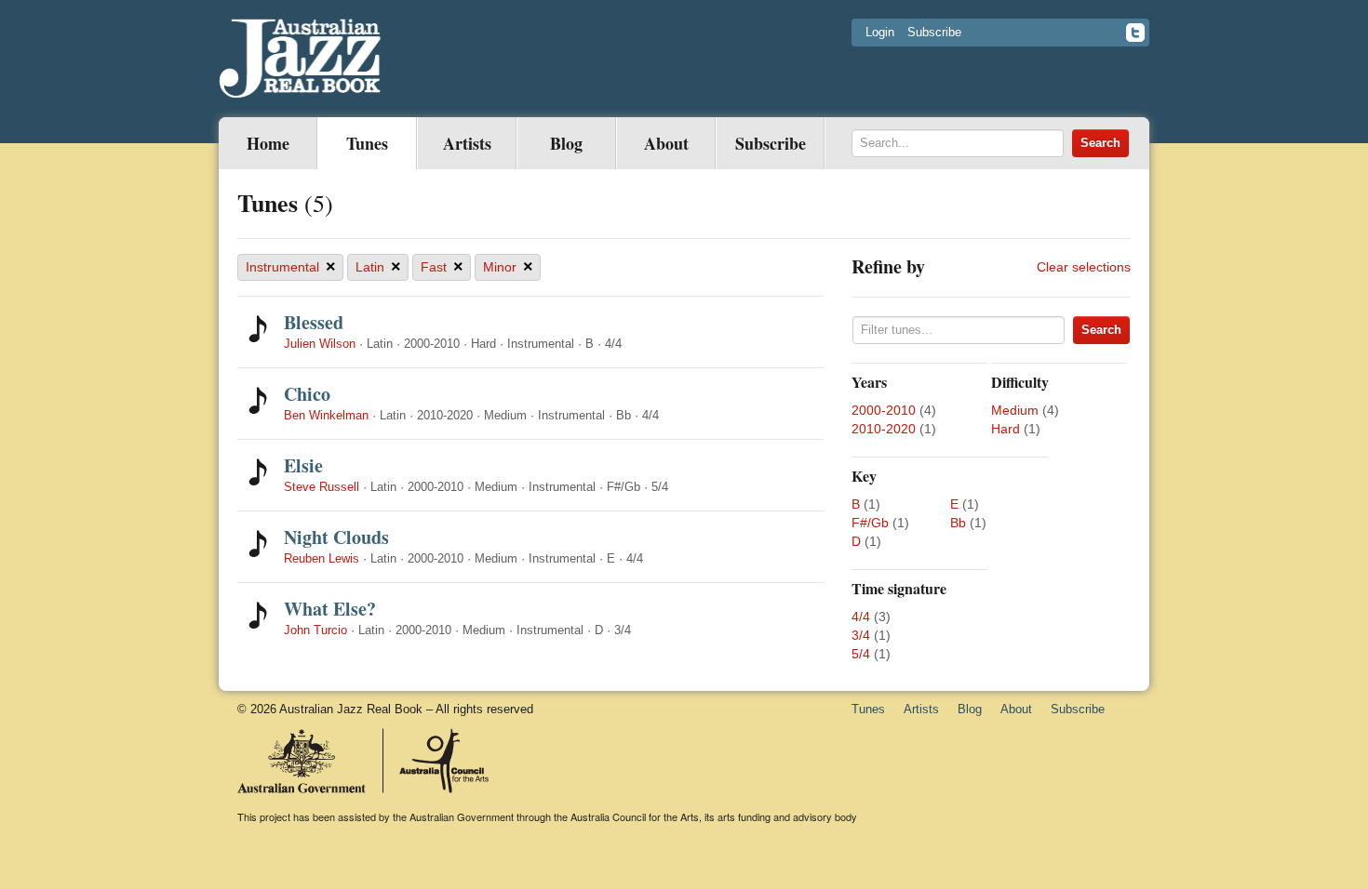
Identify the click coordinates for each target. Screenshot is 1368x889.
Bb (958, 522)
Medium (1015, 410)
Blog (566, 143)
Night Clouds (336, 537)
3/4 (861, 635)
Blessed (313, 322)
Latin (378, 267)
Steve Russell (321, 487)
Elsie (303, 465)
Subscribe (934, 32)
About (666, 143)
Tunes (367, 143)
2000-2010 (884, 410)
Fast (442, 267)
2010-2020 (884, 428)
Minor (508, 267)
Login (879, 32)
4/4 (861, 616)
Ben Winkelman (326, 415)
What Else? (330, 608)
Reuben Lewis (321, 558)
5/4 (861, 653)
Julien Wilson (319, 344)
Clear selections (1084, 266)
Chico (307, 393)
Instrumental (291, 267)
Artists (467, 143)
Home (268, 143)
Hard (1005, 428)
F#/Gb (870, 522)
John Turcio (315, 630)
